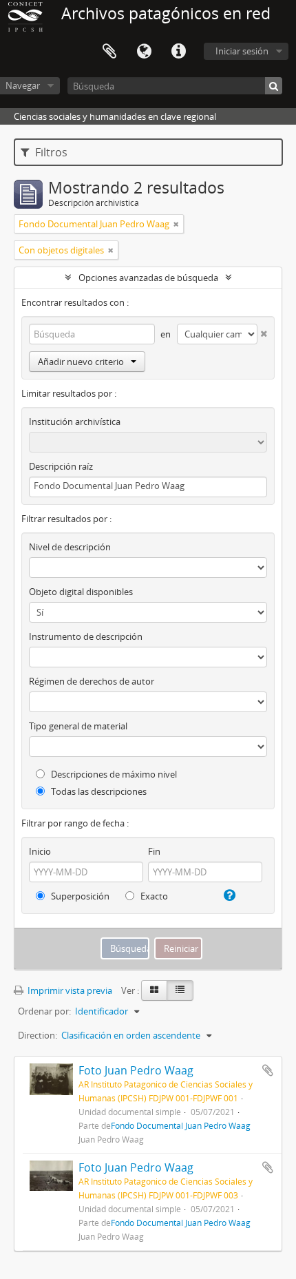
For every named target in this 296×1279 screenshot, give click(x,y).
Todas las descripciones (98, 791)
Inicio (40, 851)
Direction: (37, 1035)
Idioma (144, 51)
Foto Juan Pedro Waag (135, 1070)
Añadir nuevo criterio (81, 361)
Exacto (153, 896)
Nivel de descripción (70, 547)
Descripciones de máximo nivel (113, 774)
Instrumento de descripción (85, 636)
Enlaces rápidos (178, 51)
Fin (154, 851)
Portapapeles (109, 51)
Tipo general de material (78, 726)
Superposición (79, 896)
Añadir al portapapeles (268, 1070)
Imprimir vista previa (68, 990)
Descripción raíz (61, 466)
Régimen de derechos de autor (91, 681)
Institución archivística (74, 421)
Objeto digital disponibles (81, 591)
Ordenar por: (44, 1011)
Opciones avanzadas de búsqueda (148, 277)
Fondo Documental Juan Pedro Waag (181, 1125)
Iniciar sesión (241, 51)
